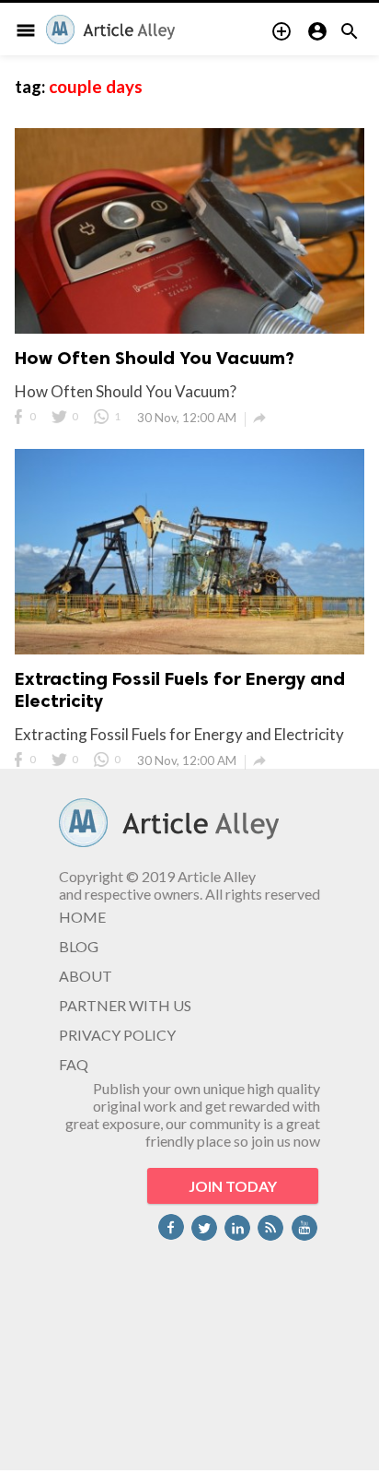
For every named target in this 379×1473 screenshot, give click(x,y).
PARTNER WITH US (125, 1005)
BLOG (78, 946)
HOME (82, 916)
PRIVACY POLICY (117, 1034)
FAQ (73, 1064)
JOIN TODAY (233, 1186)
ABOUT (85, 975)
